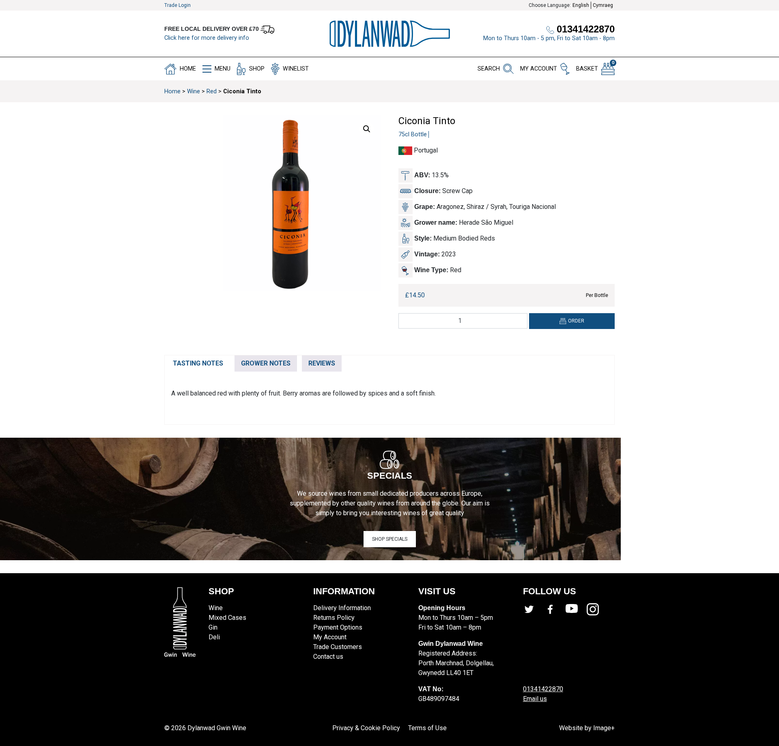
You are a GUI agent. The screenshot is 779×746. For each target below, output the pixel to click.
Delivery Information (342, 608)
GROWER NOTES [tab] (266, 363)
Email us (535, 699)
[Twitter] (533, 609)
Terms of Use (427, 728)
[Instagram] (597, 609)
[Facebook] (554, 609)
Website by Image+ (587, 728)
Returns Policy (334, 617)
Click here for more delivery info (206, 37)
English (580, 5)
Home (172, 91)
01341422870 (543, 689)
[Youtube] (576, 609)
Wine (193, 91)
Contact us (328, 656)
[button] (366, 129)
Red (212, 91)
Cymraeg (603, 5)
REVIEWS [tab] (321, 363)
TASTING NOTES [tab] (198, 363)
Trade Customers (337, 647)
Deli (214, 637)
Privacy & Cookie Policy (366, 728)
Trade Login (177, 5)
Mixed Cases (227, 617)
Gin (213, 627)
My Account (329, 637)
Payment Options (337, 627)
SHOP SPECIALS (389, 539)
